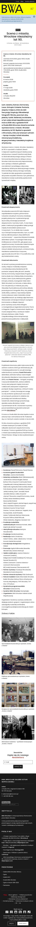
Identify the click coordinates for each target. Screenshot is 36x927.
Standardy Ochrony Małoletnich (18, 899)
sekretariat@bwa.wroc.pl (10, 794)
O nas (17, 1)
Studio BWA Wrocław (9, 880)
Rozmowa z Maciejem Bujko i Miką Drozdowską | (18, 841)
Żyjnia (5, 874)
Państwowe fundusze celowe (24, 901)
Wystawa (17, 45)
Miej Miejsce (11, 410)
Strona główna (13, 43)
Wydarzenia (24, 43)
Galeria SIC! (6, 877)
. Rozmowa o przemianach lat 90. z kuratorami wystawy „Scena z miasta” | (17, 859)
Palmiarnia (6, 885)
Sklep (22, 1)
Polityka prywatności (26, 895)
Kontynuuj (23, 923)
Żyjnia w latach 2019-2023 (11, 882)
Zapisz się (18, 766)
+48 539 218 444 (8, 796)
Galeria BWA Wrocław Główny (12, 872)
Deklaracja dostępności (18, 897)
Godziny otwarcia (29, 1)
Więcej (11, 923)
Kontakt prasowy (8, 901)
